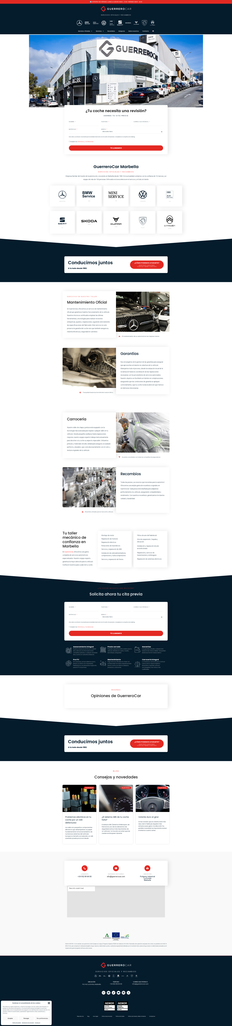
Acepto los (81, 141)
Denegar (26, 1018)
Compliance (152, 1016)
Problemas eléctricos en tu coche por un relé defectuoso (78, 820)
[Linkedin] (123, 993)
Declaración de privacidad (28, 1022)
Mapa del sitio (80, 1016)
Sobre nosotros (133, 31)
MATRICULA (72, 129)
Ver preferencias (42, 1018)
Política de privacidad (107, 1016)
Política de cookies (16, 1022)
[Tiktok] (113, 993)
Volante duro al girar (148, 817)
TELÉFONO (116, 982)
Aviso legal (95, 1016)
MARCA (103, 129)
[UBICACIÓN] (147, 868)
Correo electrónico (141, 121)
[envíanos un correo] (116, 868)
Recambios (111, 31)
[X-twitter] (128, 993)
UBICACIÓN (147, 874)
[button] (49, 1003)
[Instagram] (103, 993)
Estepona (122, 31)
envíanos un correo (116, 874)
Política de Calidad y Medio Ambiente (137, 1016)
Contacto (145, 31)
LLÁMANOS (84, 874)
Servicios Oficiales (84, 31)
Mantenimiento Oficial (87, 302)
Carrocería (76, 419)
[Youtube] (118, 993)
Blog (88, 1016)
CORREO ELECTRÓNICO (140, 982)
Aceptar (10, 1018)
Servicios (99, 31)
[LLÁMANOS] (85, 868)
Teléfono (104, 121)
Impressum (37, 1022)
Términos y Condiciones (85, 141)
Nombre (72, 121)
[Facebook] (108, 993)
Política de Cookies (120, 1016)
